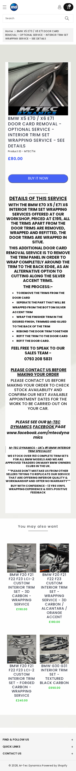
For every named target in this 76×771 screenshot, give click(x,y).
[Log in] (59, 7)
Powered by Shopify (54, 765)
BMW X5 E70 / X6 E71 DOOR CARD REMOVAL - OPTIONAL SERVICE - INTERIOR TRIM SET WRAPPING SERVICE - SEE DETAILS (36, 132)
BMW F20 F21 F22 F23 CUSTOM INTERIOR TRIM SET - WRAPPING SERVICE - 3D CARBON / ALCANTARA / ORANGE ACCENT (54, 596)
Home (9, 31)
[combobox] (38, 18)
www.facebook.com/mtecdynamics (38, 435)
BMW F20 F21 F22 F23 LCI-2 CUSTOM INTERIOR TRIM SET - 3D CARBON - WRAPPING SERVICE (21, 589)
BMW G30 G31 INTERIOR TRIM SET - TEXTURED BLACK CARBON (54, 674)
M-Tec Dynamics (30, 765)
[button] (6, 7)
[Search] (67, 18)
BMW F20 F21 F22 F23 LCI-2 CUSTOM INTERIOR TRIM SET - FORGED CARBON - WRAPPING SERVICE (21, 681)
